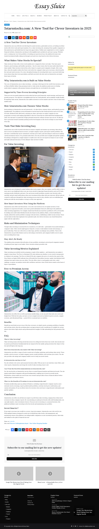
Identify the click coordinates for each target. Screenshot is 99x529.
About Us (56, 15)
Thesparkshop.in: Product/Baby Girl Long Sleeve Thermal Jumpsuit (86, 122)
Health (32, 15)
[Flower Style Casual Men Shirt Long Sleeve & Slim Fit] (72, 138)
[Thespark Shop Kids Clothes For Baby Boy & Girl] (72, 107)
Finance (15, 21)
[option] (81, 87)
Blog (70, 162)
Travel (70, 152)
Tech (18, 15)
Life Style (24, 15)
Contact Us (64, 15)
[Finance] (49, 6)
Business (39, 15)
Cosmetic (71, 157)
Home (13, 15)
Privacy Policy (48, 15)
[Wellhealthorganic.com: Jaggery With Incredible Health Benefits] (72, 131)
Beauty (71, 159)
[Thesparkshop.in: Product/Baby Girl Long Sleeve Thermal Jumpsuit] (72, 123)
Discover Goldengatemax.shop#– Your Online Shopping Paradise (28, 423)
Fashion (71, 154)
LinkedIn (12, 421)
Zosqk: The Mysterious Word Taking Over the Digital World (82, 512)
